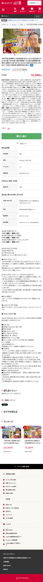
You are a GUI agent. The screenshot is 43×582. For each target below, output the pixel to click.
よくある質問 (9, 518)
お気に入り (32, 11)
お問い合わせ (7, 565)
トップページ (5, 24)
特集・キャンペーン (11, 483)
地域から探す (9, 493)
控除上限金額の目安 (11, 533)
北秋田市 (5, 404)
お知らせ (5, 569)
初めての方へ (9, 530)
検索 (15, 11)
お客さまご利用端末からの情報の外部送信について (17, 558)
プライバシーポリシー (9, 554)
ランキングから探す (11, 480)
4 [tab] (24, 54)
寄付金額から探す (11, 490)
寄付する (8, 511)
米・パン (14, 24)
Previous (3, 41)
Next (39, 41)
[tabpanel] (22, 41)
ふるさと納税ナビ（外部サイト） (13, 544)
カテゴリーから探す (11, 486)
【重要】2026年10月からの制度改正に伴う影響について (23, 20)
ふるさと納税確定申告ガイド (13, 537)
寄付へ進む (21, 136)
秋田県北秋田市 (6, 69)
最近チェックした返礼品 (12, 508)
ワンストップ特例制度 (11, 540)
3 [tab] (21, 54)
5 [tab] (27, 54)
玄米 (21, 24)
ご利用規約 (6, 562)
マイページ (23, 11)
